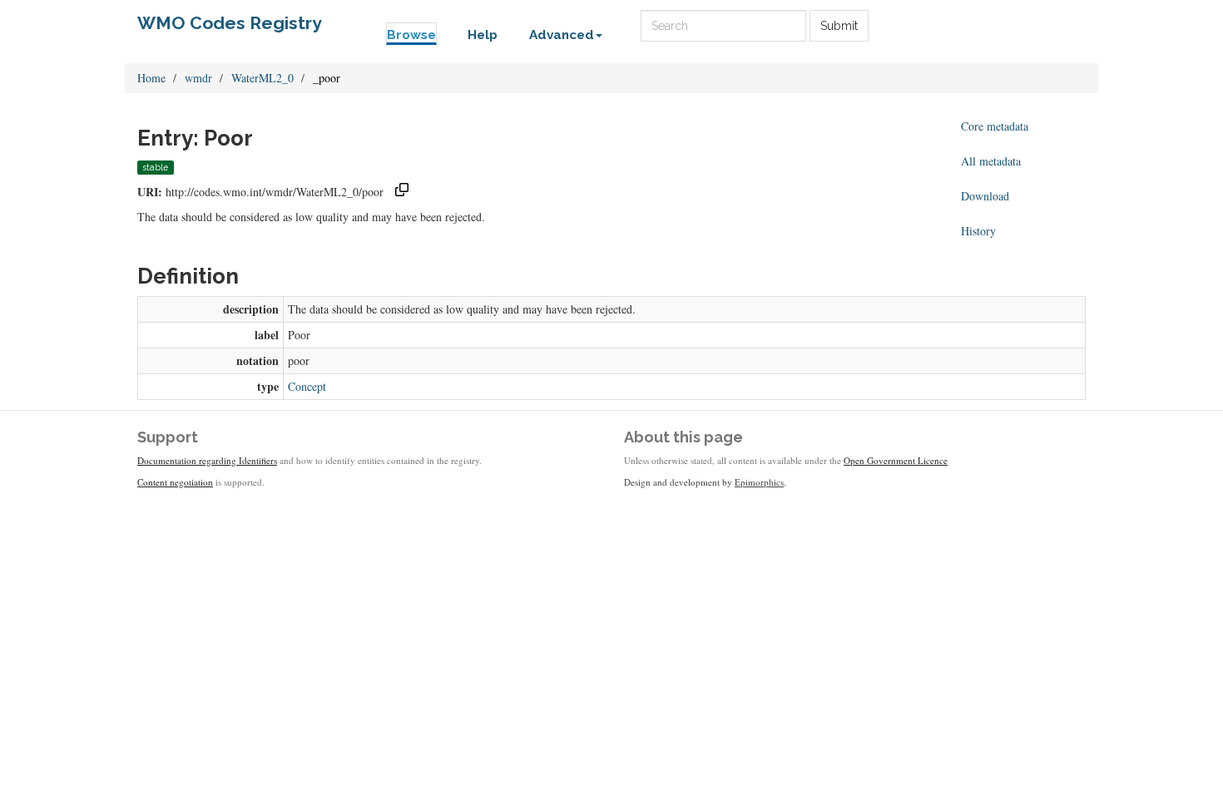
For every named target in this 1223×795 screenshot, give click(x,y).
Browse (411, 34)
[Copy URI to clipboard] (401, 192)
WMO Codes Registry (229, 22)
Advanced (561, 34)
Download (985, 196)
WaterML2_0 (262, 78)
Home (151, 78)
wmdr (198, 78)
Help (483, 34)
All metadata (991, 161)
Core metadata (994, 126)
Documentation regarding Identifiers (207, 460)
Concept (307, 386)
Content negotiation (175, 482)
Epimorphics (759, 482)
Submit (839, 25)
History (978, 231)
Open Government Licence (896, 460)
